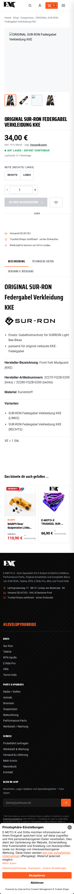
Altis (5, 669)
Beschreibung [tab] (16, 261)
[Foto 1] (10, 100)
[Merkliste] (56, 202)
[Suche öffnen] (30, 5)
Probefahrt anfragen (15, 743)
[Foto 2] (24, 100)
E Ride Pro (9, 663)
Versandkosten (38, 144)
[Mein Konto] (40, 5)
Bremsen (8, 703)
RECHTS (12, 174)
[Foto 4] (50, 100)
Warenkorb (10, 766)
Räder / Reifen (12, 691)
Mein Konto (10, 760)
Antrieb (7, 697)
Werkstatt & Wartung (16, 749)
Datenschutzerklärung (12, 819)
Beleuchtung (11, 714)
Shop (16, 17)
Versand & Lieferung (15, 754)
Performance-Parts (15, 720)
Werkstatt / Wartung (15, 726)
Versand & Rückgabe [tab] (21, 271)
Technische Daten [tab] (43, 261)
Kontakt (8, 772)
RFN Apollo (10, 657)
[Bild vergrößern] (63, 86)
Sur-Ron (8, 645)
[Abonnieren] (66, 803)
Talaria (7, 651)
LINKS (27, 174)
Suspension (27, 17)
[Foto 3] (37, 100)
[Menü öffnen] (63, 5)
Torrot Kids (10, 674)
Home (8, 17)
